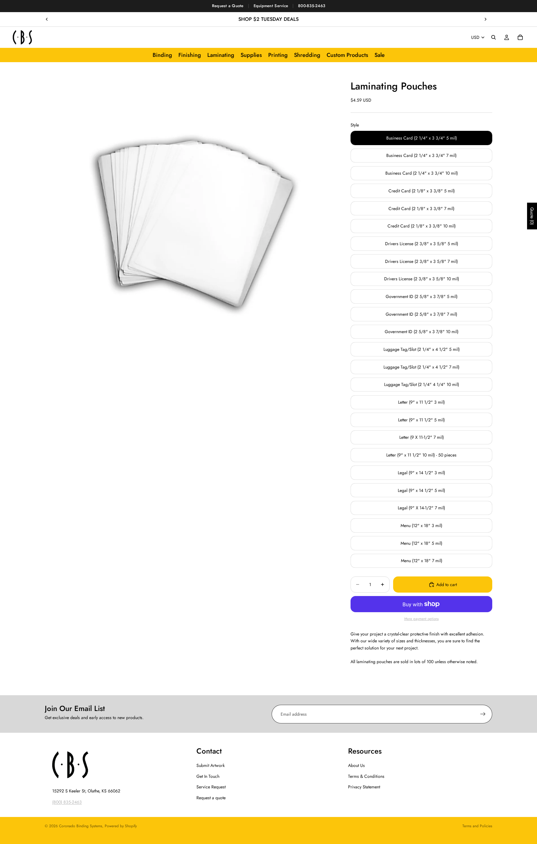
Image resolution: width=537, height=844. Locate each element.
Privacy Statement (364, 787)
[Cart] (520, 37)
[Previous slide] (47, 19)
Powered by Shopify (121, 826)
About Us (356, 766)
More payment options (421, 618)
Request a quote (211, 798)
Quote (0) (532, 216)
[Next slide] (485, 19)
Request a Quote (228, 6)
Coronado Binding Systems (80, 826)
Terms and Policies (477, 826)
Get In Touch (207, 776)
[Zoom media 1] (190, 218)
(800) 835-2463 (67, 802)
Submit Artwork (210, 766)
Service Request (211, 787)
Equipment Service (271, 6)
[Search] (493, 37)
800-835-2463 (311, 6)
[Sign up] (482, 714)
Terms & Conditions (366, 776)
